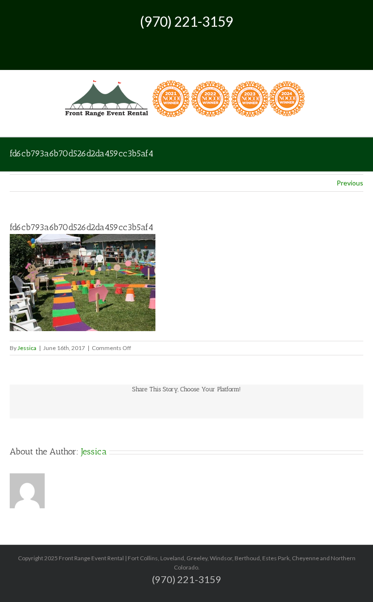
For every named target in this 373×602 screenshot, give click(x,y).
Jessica (26, 347)
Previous (350, 183)
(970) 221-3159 (186, 21)
